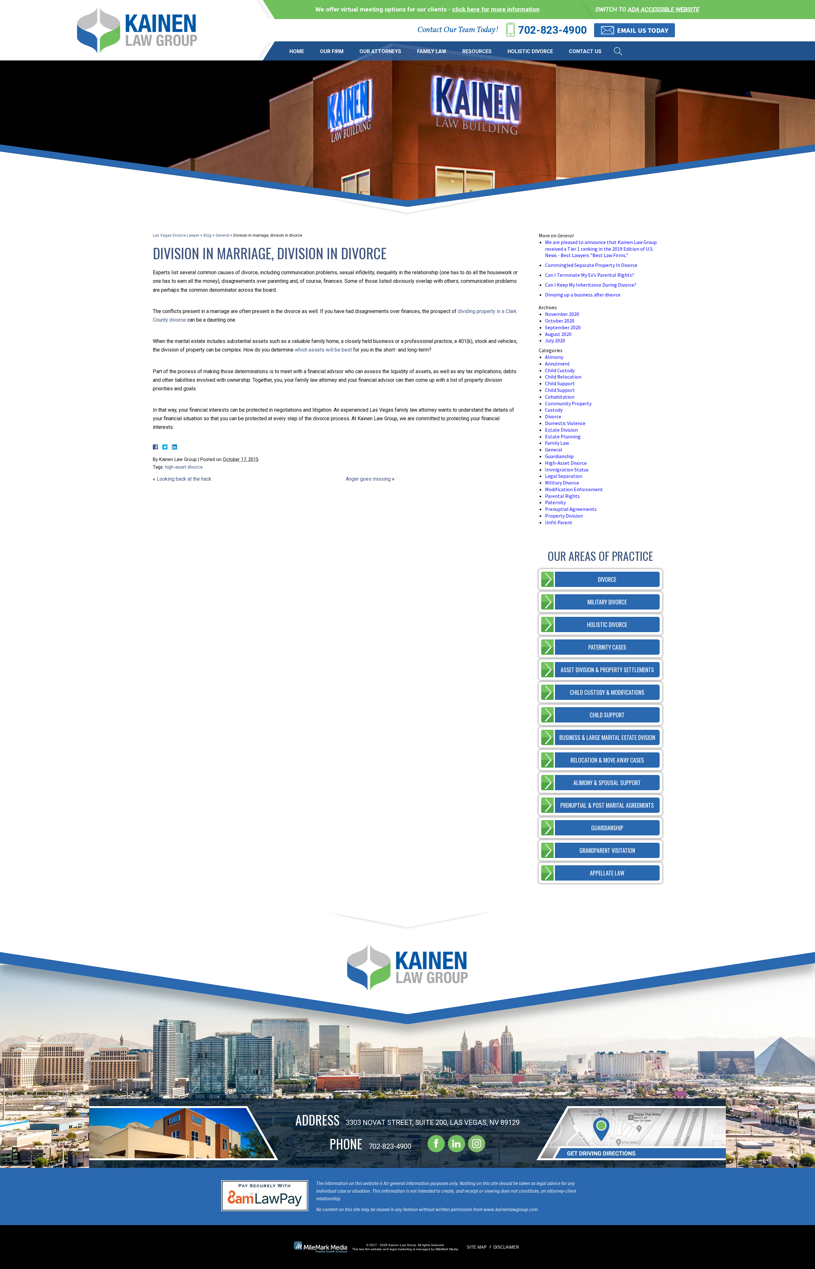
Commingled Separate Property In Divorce (591, 265)
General (222, 235)
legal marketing (401, 1249)
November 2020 (562, 314)
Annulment (557, 363)
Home (296, 51)
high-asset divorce (184, 467)
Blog (207, 235)
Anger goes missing (368, 479)
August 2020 (558, 334)
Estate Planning (563, 436)
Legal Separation (563, 476)
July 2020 (555, 340)
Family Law (431, 51)
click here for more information (496, 9)
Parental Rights (562, 496)
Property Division (564, 515)
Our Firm (332, 51)
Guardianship (559, 456)
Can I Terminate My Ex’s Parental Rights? (589, 275)
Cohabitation (559, 397)
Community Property (568, 403)
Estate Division (561, 430)
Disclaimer (506, 1247)
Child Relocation (563, 376)
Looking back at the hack (184, 479)
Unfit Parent (558, 522)
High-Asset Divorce (566, 463)
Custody (554, 410)
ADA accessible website (663, 9)
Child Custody (560, 370)
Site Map (477, 1247)
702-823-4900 (552, 30)
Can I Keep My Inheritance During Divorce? (590, 285)
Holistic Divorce (530, 51)
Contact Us (585, 51)
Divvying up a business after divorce (582, 294)
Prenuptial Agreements (571, 509)
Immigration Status (567, 469)
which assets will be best (323, 350)
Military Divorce (562, 482)
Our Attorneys (380, 51)
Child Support (560, 383)
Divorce (553, 416)
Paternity (555, 502)
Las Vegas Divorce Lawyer (176, 235)
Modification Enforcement (574, 489)
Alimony (554, 357)
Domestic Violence (565, 423)
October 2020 (559, 320)
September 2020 (563, 327)
